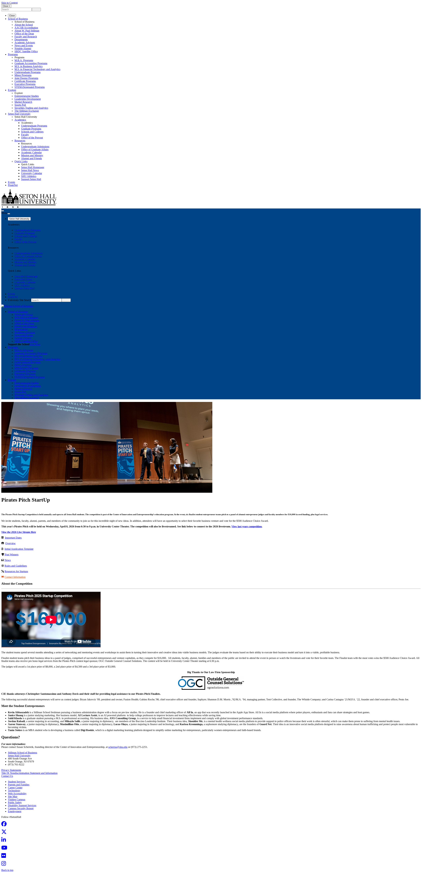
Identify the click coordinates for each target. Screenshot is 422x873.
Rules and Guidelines (16, 565)
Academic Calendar (31, 152)
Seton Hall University (19, 113)
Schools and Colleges (32, 131)
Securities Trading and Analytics (31, 107)
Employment (14, 811)
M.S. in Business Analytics (29, 66)
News (8, 560)
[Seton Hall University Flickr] (4, 856)
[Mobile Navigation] (8, 213)
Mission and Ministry (32, 155)
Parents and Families (18, 784)
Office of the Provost (32, 137)
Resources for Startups (16, 571)
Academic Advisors (25, 42)
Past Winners (11, 554)
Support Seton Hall (31, 179)
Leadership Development (28, 99)
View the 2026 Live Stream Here (18, 532)
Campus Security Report (20, 808)
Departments (21, 39)
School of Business (18, 18)
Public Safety (15, 802)
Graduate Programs (31, 128)
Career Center (15, 787)
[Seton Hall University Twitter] (5, 832)
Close (12, 15)
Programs (13, 54)
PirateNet (13, 185)
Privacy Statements (11, 770)
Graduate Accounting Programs (31, 63)
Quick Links (21, 161)
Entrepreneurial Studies (27, 96)
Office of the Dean (24, 33)
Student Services (16, 781)
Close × (6, 6)
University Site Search (19, 300)
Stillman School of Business (22, 752)
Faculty (25, 134)
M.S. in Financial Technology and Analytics (37, 69)
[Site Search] (2, 210)
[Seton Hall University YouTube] (5, 848)
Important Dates (13, 537)
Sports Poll (20, 104)
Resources (20, 140)
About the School (24, 24)
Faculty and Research (26, 36)
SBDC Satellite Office (26, 51)
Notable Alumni (23, 48)
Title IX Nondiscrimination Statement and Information (29, 773)
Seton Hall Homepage (32, 167)
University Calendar (31, 173)
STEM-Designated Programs (30, 87)
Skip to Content (9, 2)
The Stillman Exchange (27, 110)
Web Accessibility (17, 793)
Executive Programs (25, 84)
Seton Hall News (30, 170)
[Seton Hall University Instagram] (4, 864)
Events (11, 182)
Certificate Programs (25, 81)
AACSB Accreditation (26, 27)
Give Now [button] (34, 344)
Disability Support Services (22, 805)
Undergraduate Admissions (35, 146)
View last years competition (246, 526)
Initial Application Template (19, 549)
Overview (10, 543)
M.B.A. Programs (24, 60)
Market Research (23, 102)
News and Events (24, 45)
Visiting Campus (16, 799)
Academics (20, 119)
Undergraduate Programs (28, 72)
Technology (14, 790)
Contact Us (7, 776)
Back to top (7, 870)
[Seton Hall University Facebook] (5, 824)
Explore (12, 90)
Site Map (12, 796)
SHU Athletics (28, 176)
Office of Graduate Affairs (34, 149)
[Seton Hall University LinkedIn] (4, 840)
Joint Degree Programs (26, 78)
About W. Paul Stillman (27, 30)
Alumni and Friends (31, 158)
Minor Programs (23, 75)
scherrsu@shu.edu (117, 747)
